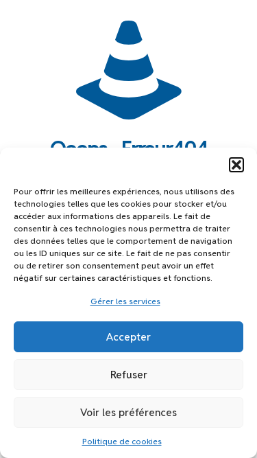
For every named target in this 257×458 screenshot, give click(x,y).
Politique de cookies (122, 441)
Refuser (128, 374)
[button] (236, 165)
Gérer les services (125, 301)
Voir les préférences (128, 412)
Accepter (128, 336)
